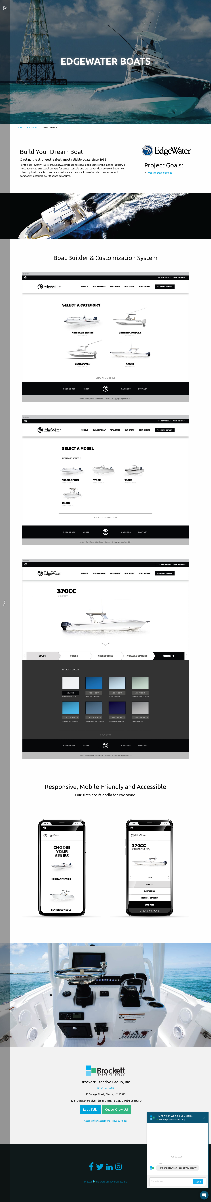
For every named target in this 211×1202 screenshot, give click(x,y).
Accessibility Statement (97, 1120)
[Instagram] (118, 1168)
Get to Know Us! (116, 1109)
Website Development (160, 172)
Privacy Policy (119, 1120)
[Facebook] (91, 1168)
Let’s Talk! (90, 1109)
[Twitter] (99, 1168)
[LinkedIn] (109, 1168)
